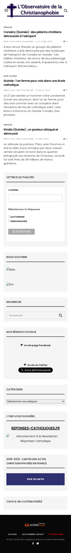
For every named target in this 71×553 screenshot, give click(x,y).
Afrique (8, 27)
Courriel (13, 190)
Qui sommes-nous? (33, 534)
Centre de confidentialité (24, 501)
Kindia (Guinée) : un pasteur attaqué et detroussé (31, 131)
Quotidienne (18, 217)
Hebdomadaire (19, 221)
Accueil (12, 534)
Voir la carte (35, 479)
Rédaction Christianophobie (18, 41)
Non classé (10, 76)
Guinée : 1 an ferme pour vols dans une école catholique (34, 83)
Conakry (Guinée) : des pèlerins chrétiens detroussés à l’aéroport (32, 34)
